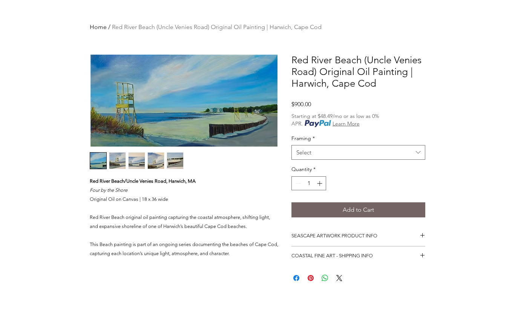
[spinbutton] (309, 183)
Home (98, 27)
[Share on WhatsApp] (325, 278)
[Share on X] (339, 278)
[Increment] (320, 183)
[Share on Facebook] (296, 278)
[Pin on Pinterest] (310, 278)
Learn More (346, 123)
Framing (303, 138)
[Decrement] (297, 183)
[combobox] (358, 152)
